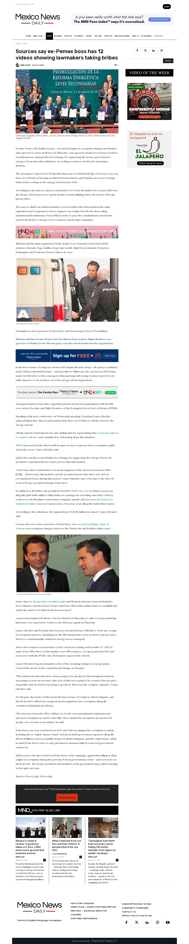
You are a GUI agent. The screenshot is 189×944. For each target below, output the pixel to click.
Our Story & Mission (82, 903)
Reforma (29, 776)
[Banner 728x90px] (67, 232)
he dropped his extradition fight (48, 601)
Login (167, 6)
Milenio (43, 776)
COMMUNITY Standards (135, 908)
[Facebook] (137, 50)
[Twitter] (145, 50)
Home (18, 43)
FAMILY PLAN (77, 907)
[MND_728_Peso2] (122, 28)
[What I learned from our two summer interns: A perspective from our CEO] (67, 827)
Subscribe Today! (67, 797)
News (25, 43)
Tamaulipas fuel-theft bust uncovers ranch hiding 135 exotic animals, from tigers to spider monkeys (102, 847)
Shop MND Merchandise (84, 918)
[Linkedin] (153, 50)
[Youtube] (167, 922)
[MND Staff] (18, 65)
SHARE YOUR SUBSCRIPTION (101, 907)
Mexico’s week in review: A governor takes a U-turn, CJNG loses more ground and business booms (30, 847)
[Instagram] (161, 50)
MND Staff (25, 65)
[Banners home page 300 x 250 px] (149, 122)
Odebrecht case (80, 490)
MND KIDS (76, 911)
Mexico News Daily (81, 941)
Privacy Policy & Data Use (137, 915)
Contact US (129, 912)
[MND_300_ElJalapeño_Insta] (149, 170)
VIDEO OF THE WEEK (149, 73)
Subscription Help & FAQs (136, 904)
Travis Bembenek (59, 854)
